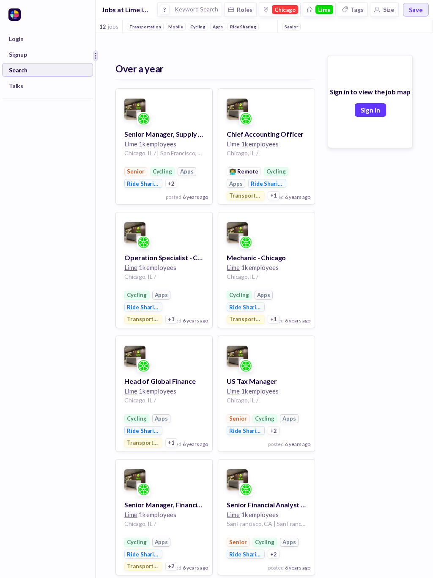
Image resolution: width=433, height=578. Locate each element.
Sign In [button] (370, 110)
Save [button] (416, 10)
